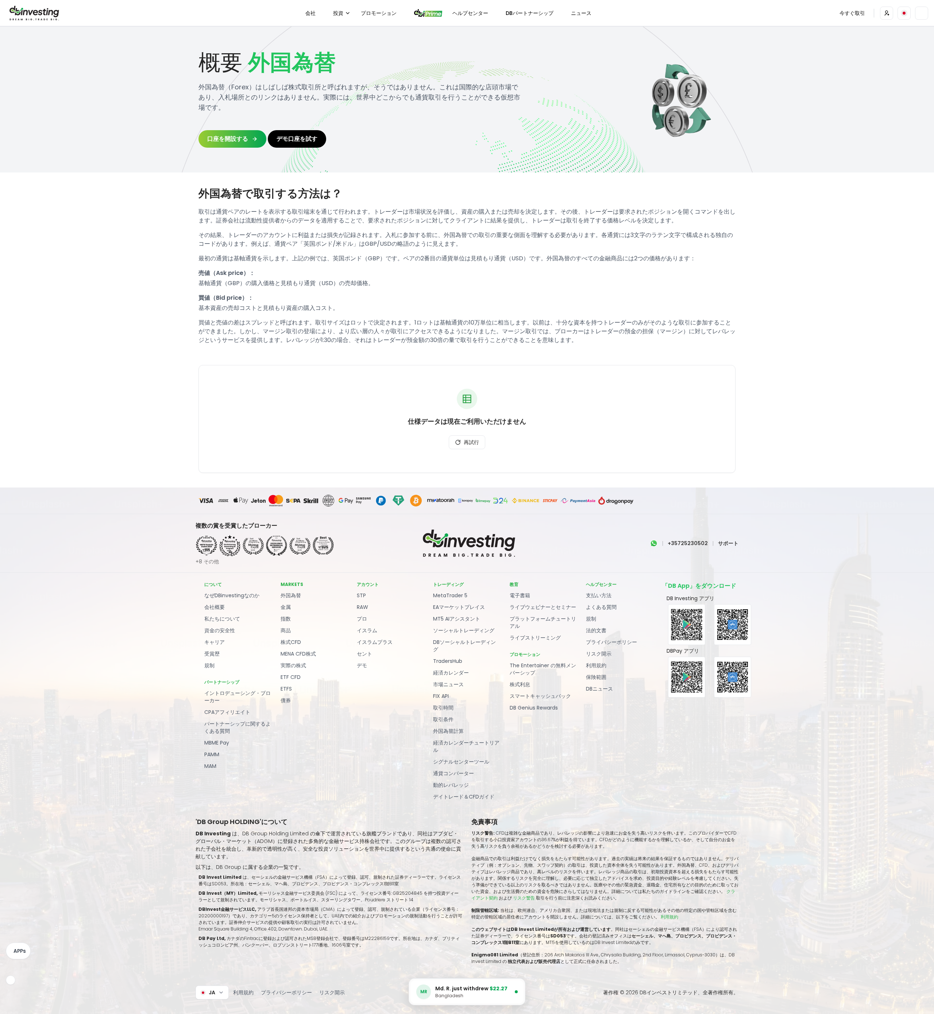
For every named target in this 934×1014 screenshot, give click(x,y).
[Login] (886, 13)
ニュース (581, 13)
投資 (338, 13)
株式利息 (520, 684)
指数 (286, 618)
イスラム (367, 630)
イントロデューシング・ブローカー (237, 696)
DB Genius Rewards (534, 707)
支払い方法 (598, 595)
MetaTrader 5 (450, 595)
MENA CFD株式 (298, 653)
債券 (286, 700)
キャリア (214, 642)
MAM (210, 766)
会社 (310, 13)
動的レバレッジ (451, 785)
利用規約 (596, 665)
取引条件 (443, 719)
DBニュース (599, 688)
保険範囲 (596, 677)
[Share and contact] (10, 980)
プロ (362, 618)
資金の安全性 (219, 630)
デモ (362, 665)
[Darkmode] (921, 13)
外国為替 (291, 595)
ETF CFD (291, 677)
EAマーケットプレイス (459, 607)
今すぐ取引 (852, 13)
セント (364, 653)
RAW (362, 607)
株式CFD (291, 642)
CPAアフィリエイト (227, 712)
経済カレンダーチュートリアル (466, 746)
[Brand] (33, 13)
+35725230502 (688, 543)
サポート (728, 543)
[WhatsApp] (653, 543)
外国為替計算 (448, 731)
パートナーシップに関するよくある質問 (237, 727)
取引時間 (443, 707)
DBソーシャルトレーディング (464, 645)
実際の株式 (293, 665)
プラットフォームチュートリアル (543, 622)
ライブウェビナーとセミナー (543, 607)
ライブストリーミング (535, 637)
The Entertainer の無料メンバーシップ (543, 669)
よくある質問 (601, 607)
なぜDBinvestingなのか (231, 595)
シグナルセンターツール (461, 761)
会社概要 (214, 607)
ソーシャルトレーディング (463, 630)
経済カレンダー (451, 672)
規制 (209, 665)
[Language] (904, 13)
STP (361, 595)
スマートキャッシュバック (540, 696)
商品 (286, 630)
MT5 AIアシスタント (456, 618)
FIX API (441, 696)
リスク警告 (524, 898)
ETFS (286, 688)
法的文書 (596, 630)
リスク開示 (598, 653)
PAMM (211, 754)
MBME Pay (216, 742)
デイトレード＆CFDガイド (463, 796)
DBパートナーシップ (529, 13)
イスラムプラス (375, 642)
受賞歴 (212, 653)
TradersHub (447, 661)
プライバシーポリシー (611, 642)
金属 (286, 607)
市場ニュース (448, 684)
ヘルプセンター (470, 13)
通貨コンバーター (453, 773)
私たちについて (222, 618)
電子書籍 (520, 595)
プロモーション (379, 13)
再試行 (471, 442)
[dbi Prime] (428, 13)
